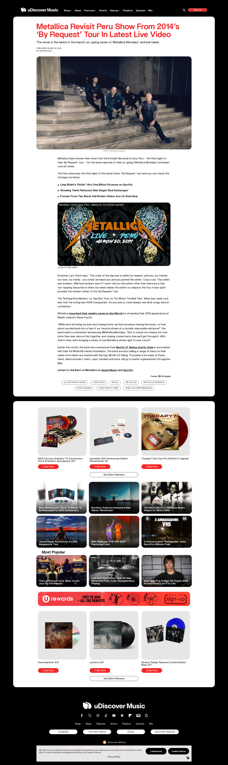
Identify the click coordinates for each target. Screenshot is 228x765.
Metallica (131, 382)
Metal (115, 382)
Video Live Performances (138, 388)
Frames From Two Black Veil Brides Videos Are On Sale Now (99, 196)
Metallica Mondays (154, 382)
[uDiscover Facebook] (82, 715)
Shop (67, 10)
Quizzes (140, 10)
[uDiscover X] (90, 715)
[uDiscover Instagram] (98, 715)
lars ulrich (99, 382)
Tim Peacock (45, 51)
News (78, 10)
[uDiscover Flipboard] (130, 715)
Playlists (128, 10)
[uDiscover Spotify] (122, 715)
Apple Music (109, 370)
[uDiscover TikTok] (106, 715)
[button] (62, 438)
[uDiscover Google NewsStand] (138, 715)
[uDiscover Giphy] (146, 715)
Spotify (128, 370)
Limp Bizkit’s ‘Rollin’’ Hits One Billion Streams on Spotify (96, 184)
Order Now (48, 467)
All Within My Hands (75, 382)
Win (150, 10)
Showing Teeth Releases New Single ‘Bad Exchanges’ (94, 190)
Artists (103, 10)
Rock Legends (83, 388)
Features (89, 10)
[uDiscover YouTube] (114, 715)
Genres (114, 10)
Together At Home (108, 388)
